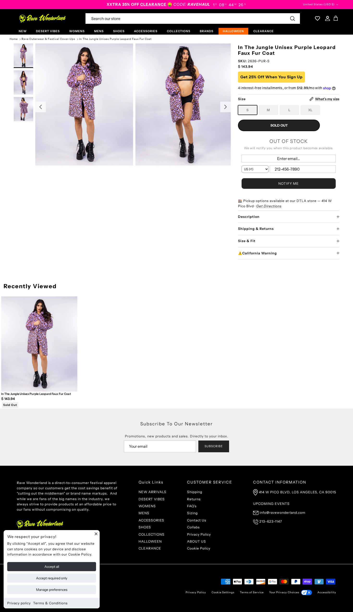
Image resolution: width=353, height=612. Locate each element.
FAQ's (192, 506)
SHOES (119, 31)
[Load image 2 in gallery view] (184, 104)
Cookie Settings (223, 592)
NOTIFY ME (288, 183)
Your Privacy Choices (284, 592)
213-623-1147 (270, 521)
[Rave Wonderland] (42, 18)
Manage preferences (51, 590)
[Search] (292, 18)
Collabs (193, 527)
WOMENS (77, 31)
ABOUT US (196, 541)
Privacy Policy (199, 534)
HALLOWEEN (233, 31)
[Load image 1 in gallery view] (84, 104)
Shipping (194, 492)
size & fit (247, 241)
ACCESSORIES (146, 31)
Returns (194, 499)
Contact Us (196, 520)
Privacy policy (19, 603)
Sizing (192, 513)
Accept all (51, 566)
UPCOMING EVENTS (271, 504)
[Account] (326, 18)
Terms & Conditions (50, 603)
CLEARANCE (263, 31)
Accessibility (326, 592)
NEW (23, 31)
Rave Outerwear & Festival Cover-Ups (48, 39)
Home (14, 39)
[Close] (96, 533)
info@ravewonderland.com (282, 512)
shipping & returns (256, 228)
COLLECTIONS (178, 31)
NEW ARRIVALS (152, 492)
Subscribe (214, 446)
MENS (99, 31)
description (249, 216)
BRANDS (206, 31)
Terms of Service (252, 592)
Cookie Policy (198, 548)
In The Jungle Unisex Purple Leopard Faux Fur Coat (115, 39)
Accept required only (51, 578)
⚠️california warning (257, 253)
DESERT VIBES (48, 31)
